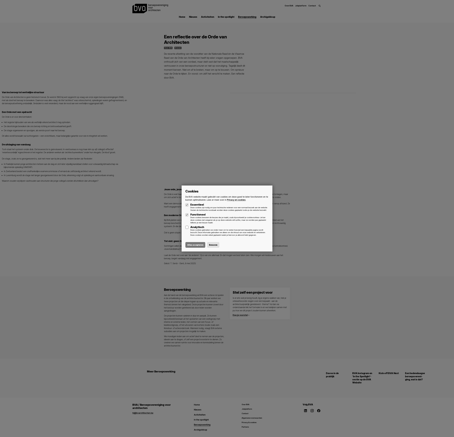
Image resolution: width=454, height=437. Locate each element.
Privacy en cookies (236, 200)
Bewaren (213, 245)
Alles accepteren (195, 245)
